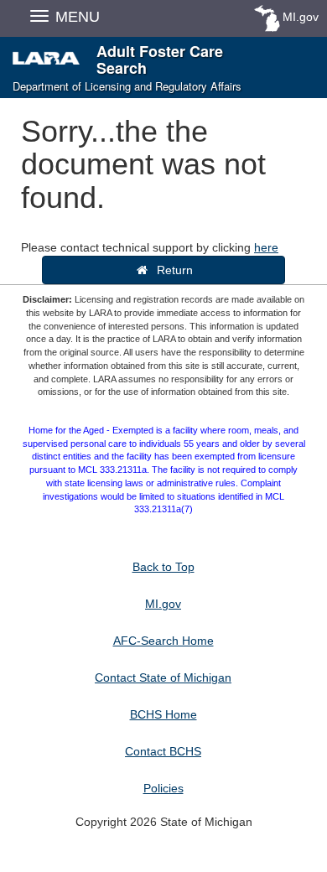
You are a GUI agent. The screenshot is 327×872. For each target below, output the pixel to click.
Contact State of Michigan (163, 677)
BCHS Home (163, 714)
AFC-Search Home (163, 640)
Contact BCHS (163, 751)
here (266, 247)
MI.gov (301, 16)
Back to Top (163, 567)
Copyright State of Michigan (163, 821)
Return (171, 270)
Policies (163, 788)
